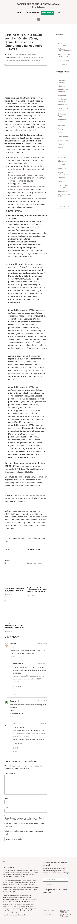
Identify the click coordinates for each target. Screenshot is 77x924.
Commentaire (10, 773)
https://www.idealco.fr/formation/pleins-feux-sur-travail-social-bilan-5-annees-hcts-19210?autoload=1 (28, 679)
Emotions (61, 182)
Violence (61, 152)
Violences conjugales (61, 156)
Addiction (61, 178)
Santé (59, 133)
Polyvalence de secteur (63, 196)
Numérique (61, 95)
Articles (19, 13)
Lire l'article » (9, 594)
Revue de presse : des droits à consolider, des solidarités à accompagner (14, 590)
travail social (15, 60)
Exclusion (61, 165)
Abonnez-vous (49, 885)
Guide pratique (47, 13)
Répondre (12, 656)
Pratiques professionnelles (64, 50)
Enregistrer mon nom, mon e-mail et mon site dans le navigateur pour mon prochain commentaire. (24, 818)
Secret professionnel (62, 173)
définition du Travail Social (24, 157)
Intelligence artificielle (62, 100)
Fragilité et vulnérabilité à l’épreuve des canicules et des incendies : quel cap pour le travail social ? (37, 590)
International (62, 64)
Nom (7, 799)
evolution (8, 60)
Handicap (61, 125)
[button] (38, 19)
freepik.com (23, 538)
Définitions (16, 57)
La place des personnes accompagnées (27, 198)
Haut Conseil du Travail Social (26, 54)
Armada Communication (64, 916)
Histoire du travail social (62, 44)
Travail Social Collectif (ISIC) (30, 60)
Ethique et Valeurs (36, 57)
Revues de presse (32, 13)
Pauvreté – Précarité (61, 81)
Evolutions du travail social (62, 186)
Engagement (25, 57)
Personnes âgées (61, 121)
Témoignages (63, 60)
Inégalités (61, 86)
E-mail (7, 807)
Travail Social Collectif (62, 109)
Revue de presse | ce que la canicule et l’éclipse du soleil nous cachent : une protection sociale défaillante (14, 626)
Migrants (60, 144)
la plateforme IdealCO (26, 130)
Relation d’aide (63, 105)
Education (61, 161)
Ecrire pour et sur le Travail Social (38, 4)
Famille (60, 129)
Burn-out (60, 148)
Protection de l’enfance (62, 91)
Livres (58, 13)
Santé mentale (63, 137)
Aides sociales (63, 140)
